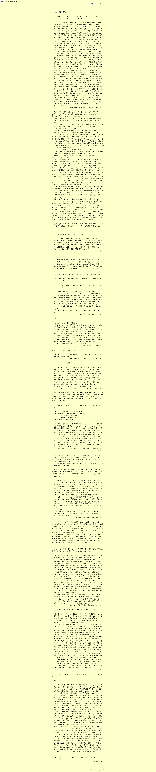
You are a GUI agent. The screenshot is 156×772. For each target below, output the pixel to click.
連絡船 (2, 1)
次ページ (101, 3)
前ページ (93, 3)
